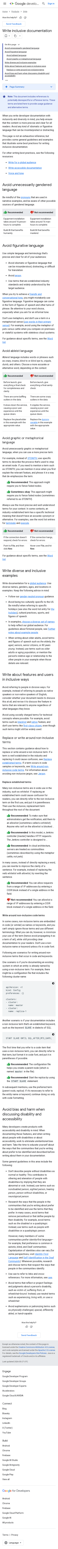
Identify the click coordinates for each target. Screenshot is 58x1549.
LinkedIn (6, 1423)
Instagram (7, 1418)
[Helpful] (20, 17)
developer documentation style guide (32, 4)
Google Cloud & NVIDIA (12, 1395)
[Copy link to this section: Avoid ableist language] (36, 351)
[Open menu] (5, 3)
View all (6, 1479)
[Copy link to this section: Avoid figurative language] (47, 246)
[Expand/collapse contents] (19, 44)
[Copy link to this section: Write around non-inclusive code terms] (48, 915)
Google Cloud (8, 1470)
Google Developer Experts (14, 1386)
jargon (18, 275)
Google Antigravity (11, 1465)
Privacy (14, 1535)
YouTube (6, 1432)
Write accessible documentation (25, 167)
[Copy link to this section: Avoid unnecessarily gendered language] (20, 190)
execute (25, 523)
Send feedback (14, 24)
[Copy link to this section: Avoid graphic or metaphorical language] (18, 442)
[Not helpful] (25, 17)
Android (6, 1446)
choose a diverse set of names (38, 621)
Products (15, 11)
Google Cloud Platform (13, 1513)
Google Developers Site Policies (33, 1353)
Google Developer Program (15, 1376)
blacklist (22, 722)
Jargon (41, 773)
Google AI (6, 1518)
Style (25, 11)
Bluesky (6, 1413)
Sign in (51, 3)
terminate (11, 523)
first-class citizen (32, 725)
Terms (5, 1535)
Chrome (6, 1450)
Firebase (6, 1455)
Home (5, 11)
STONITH (32, 458)
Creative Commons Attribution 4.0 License (36, 1347)
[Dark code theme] (53, 983)
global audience (38, 583)
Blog (4, 1408)
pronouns (25, 197)
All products (8, 1522)
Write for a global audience (22, 162)
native (34, 722)
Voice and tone (16, 173)
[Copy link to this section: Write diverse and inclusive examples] (21, 576)
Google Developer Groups (14, 1381)
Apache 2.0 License (46, 1350)
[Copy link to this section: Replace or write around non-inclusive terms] (14, 742)
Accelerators (8, 1391)
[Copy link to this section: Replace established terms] (34, 782)
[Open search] (43, 3)
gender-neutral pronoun (32, 596)
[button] (29, 87)
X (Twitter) (7, 1428)
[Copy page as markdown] (15, 35)
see (50, 1277)
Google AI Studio (10, 1460)
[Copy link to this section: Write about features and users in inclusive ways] (32, 680)
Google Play (7, 1474)
